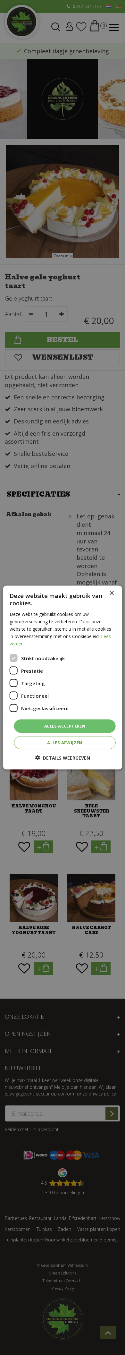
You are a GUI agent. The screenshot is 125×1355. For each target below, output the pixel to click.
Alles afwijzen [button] (64, 742)
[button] (62, 757)
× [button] (111, 593)
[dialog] (62, 678)
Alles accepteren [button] (64, 726)
